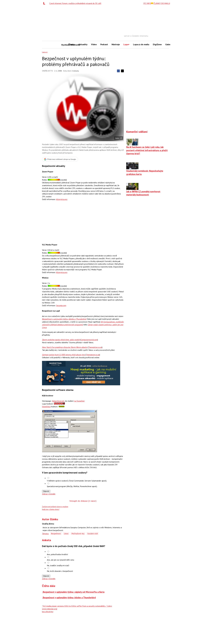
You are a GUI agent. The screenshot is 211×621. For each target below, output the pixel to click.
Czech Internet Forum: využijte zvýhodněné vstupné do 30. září (75, 3)
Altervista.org (61, 199)
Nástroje (116, 44)
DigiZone (157, 44)
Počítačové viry (78, 533)
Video (94, 44)
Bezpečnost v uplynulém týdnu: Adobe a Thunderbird (64, 319)
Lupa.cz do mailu (141, 44)
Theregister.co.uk (95, 347)
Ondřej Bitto (47, 71)
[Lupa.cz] (45, 3)
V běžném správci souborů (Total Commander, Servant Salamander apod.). (77, 480)
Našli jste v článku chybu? (50, 509)
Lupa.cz (44, 52)
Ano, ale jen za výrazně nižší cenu (60, 560)
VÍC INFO (147, 3)
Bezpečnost (56, 533)
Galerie (168, 44)
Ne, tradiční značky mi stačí (58, 565)
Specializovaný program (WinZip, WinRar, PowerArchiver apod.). (72, 486)
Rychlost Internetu (64, 44)
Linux (66, 533)
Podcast (104, 44)
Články (71, 44)
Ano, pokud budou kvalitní (57, 554)
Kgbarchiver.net (58, 401)
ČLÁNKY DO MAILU (161, 3)
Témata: (45, 533)
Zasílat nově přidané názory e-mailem (55, 507)
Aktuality (82, 44)
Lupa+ (126, 44)
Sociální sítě (92, 533)
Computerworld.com (89, 339)
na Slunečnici (79, 401)
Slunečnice (46, 406)
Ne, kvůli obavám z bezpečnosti (60, 571)
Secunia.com (61, 305)
